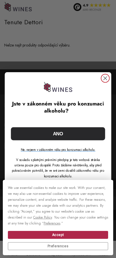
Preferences (58, 246)
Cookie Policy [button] (42, 217)
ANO (58, 133)
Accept (58, 235)
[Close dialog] (105, 78)
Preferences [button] (52, 223)
